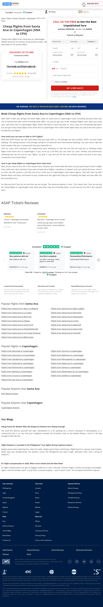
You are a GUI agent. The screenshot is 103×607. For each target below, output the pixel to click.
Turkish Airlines (74, 498)
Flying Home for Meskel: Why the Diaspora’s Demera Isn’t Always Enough (33, 426)
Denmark (22, 18)
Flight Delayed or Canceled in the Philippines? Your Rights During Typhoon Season (36, 445)
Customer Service (41, 531)
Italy (4, 493)
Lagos (37, 512)
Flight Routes (7, 550)
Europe (15, 18)
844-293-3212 (92, 3)
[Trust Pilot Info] (83, 12)
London (38, 488)
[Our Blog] (98, 562)
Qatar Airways (73, 488)
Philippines (7, 488)
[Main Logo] (11, 4)
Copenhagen (31, 18)
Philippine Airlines (75, 493)
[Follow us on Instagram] (77, 562)
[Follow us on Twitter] (91, 562)
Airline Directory (58, 550)
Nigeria (5, 507)
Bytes (29, 554)
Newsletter (7, 535)
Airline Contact (8, 526)
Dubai (37, 502)
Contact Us (7, 540)
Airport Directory (33, 550)
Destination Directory (84, 550)
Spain (5, 502)
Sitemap (6, 554)
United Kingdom (9, 498)
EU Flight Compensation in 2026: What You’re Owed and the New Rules (32, 463)
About (37, 521)
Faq (4, 521)
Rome (37, 498)
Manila (37, 507)
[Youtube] (84, 562)
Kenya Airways (73, 507)
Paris (37, 493)
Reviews (38, 526)
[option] (18, 222)
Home (3, 18)
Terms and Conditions (43, 540)
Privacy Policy (40, 535)
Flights (9, 18)
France (5, 512)
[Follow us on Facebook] (70, 562)
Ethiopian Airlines (74, 502)
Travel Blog (7, 531)
